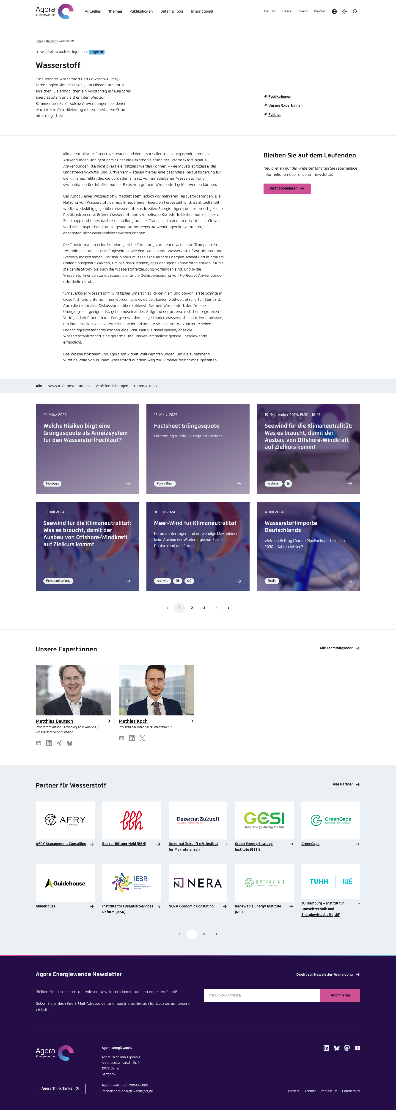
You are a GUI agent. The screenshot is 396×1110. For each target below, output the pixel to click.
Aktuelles (93, 12)
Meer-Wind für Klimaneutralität (195, 523)
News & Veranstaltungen (69, 386)
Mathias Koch (133, 721)
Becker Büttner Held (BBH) (124, 844)
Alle (39, 386)
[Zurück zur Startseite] (55, 11)
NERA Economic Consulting (191, 906)
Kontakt (319, 11)
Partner (274, 115)
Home (39, 41)
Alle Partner (343, 784)
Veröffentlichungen (112, 386)
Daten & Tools (172, 12)
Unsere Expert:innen (285, 106)
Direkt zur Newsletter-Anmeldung (324, 975)
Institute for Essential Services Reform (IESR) (127, 909)
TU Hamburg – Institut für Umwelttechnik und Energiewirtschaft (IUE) (322, 909)
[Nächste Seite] (228, 608)
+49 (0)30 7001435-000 (130, 1085)
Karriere (294, 1091)
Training (302, 11)
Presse (286, 11)
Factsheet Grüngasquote (186, 426)
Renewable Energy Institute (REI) (258, 909)
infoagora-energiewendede (127, 1091)
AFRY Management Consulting (61, 844)
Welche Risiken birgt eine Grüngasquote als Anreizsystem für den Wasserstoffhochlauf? (85, 433)
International (202, 12)
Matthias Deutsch (54, 721)
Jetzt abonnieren (283, 188)
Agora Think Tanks (56, 1089)
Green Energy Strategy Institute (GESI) (254, 847)
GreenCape (310, 844)
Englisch (97, 52)
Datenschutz (351, 1091)
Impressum (329, 1091)
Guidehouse (45, 906)
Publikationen (141, 12)
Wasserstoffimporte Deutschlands (291, 527)
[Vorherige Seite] (179, 934)
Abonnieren (340, 995)
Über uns (269, 11)
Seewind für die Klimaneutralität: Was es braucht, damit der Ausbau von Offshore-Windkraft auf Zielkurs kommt (308, 436)
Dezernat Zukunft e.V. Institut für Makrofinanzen (193, 847)
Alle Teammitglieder (336, 648)
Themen (115, 12)
